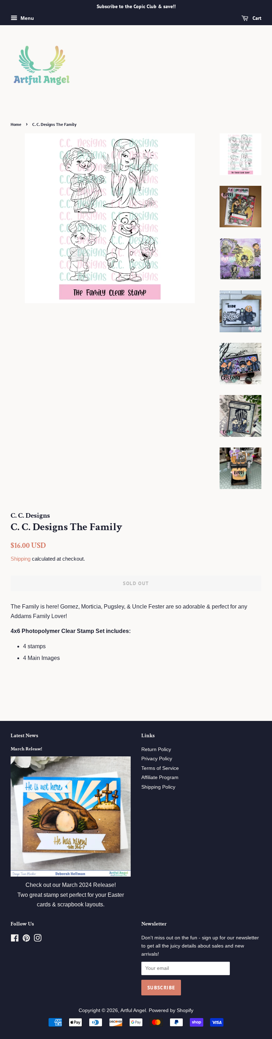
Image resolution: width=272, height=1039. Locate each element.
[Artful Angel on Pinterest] (26, 939)
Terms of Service (160, 768)
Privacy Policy (156, 758)
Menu (26, 18)
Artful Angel (133, 1010)
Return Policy (156, 749)
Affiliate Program (159, 777)
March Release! (26, 749)
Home (16, 124)
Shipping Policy (158, 787)
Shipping (20, 559)
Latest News (24, 735)
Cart (256, 18)
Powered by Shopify (171, 1010)
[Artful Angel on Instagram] (37, 939)
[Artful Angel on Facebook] (15, 939)
